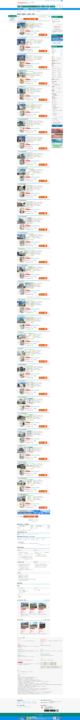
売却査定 (47, 6)
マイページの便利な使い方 (12, 21)
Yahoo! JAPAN (47, 0)
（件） (19, 527)
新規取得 (33, 2)
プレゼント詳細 (23, 664)
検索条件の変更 (54, 46)
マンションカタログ (20, 706)
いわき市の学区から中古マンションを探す (43, 544)
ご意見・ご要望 (50, 714)
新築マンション (23, 6)
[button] (18, 604)
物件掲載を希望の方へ (41, 714)
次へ (36, 519)
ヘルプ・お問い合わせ (57, 714)
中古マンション (28, 6)
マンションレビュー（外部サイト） (38, 691)
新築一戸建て (33, 6)
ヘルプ (51, 0)
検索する (57, 125)
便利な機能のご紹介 (52, 702)
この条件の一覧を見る (47, 619)
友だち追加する (45, 702)
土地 (44, 6)
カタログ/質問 (52, 6)
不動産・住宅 (19, 701)
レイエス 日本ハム (59, 0)
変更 (61, 50)
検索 (61, 0)
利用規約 (36, 714)
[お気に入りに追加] (48, 35)
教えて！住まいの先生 (27, 706)
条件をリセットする (60, 24)
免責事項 (46, 714)
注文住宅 (42, 6)
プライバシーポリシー (23, 714)
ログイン (28, 3)
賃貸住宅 (19, 6)
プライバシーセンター (30, 714)
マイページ (58, 31)
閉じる (35, 15)
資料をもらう (43, 34)
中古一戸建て (38, 6)
